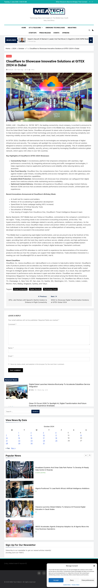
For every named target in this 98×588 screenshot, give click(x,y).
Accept (56, 580)
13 (81, 435)
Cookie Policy (67, 584)
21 (7, 441)
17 (44, 438)
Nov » (13, 448)
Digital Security (35, 289)
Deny (72, 580)
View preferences (88, 580)
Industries (72, 28)
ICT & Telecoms (35, 28)
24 (44, 441)
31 (44, 443)
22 (19, 441)
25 (56, 441)
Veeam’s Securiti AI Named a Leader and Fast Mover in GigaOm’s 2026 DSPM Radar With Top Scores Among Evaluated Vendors (49, 39)
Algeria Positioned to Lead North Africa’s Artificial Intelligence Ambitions (62, 469)
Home (24, 28)
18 (56, 438)
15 (19, 438)
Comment (12, 324)
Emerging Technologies (55, 28)
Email (10, 356)
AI (35, 471)
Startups (32, 33)
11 (56, 435)
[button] (94, 566)
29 (19, 443)
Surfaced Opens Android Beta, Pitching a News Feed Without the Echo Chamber (70, 2)
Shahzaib (10, 70)
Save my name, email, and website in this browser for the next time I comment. (37, 364)
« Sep (8, 448)
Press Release (45, 33)
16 (31, 438)
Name (11, 348)
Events (56, 33)
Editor (32, 390)
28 (7, 443)
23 (32, 441)
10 (44, 435)
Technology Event (50, 289)
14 (7, 438)
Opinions (65, 33)
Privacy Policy (76, 584)
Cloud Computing (20, 289)
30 (32, 443)
